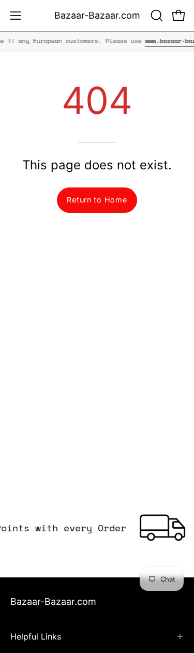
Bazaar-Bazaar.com (97, 15)
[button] (155, 15)
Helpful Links (35, 636)
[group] (97, 41)
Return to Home (97, 199)
